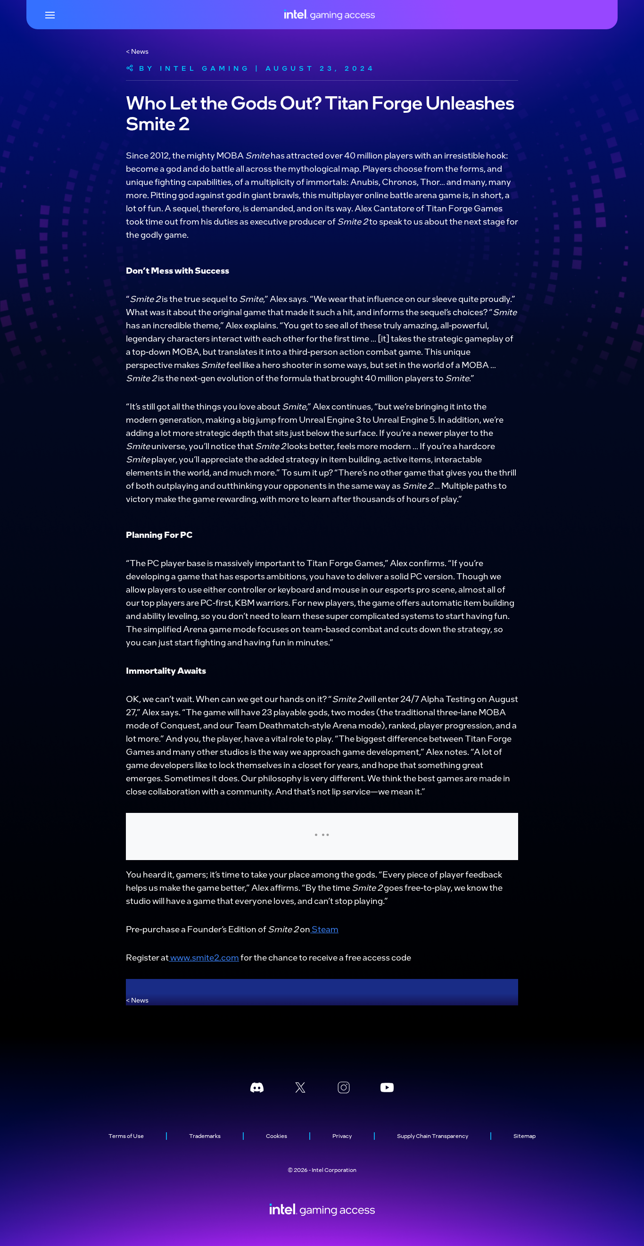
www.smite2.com (204, 957)
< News (137, 51)
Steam (324, 928)
